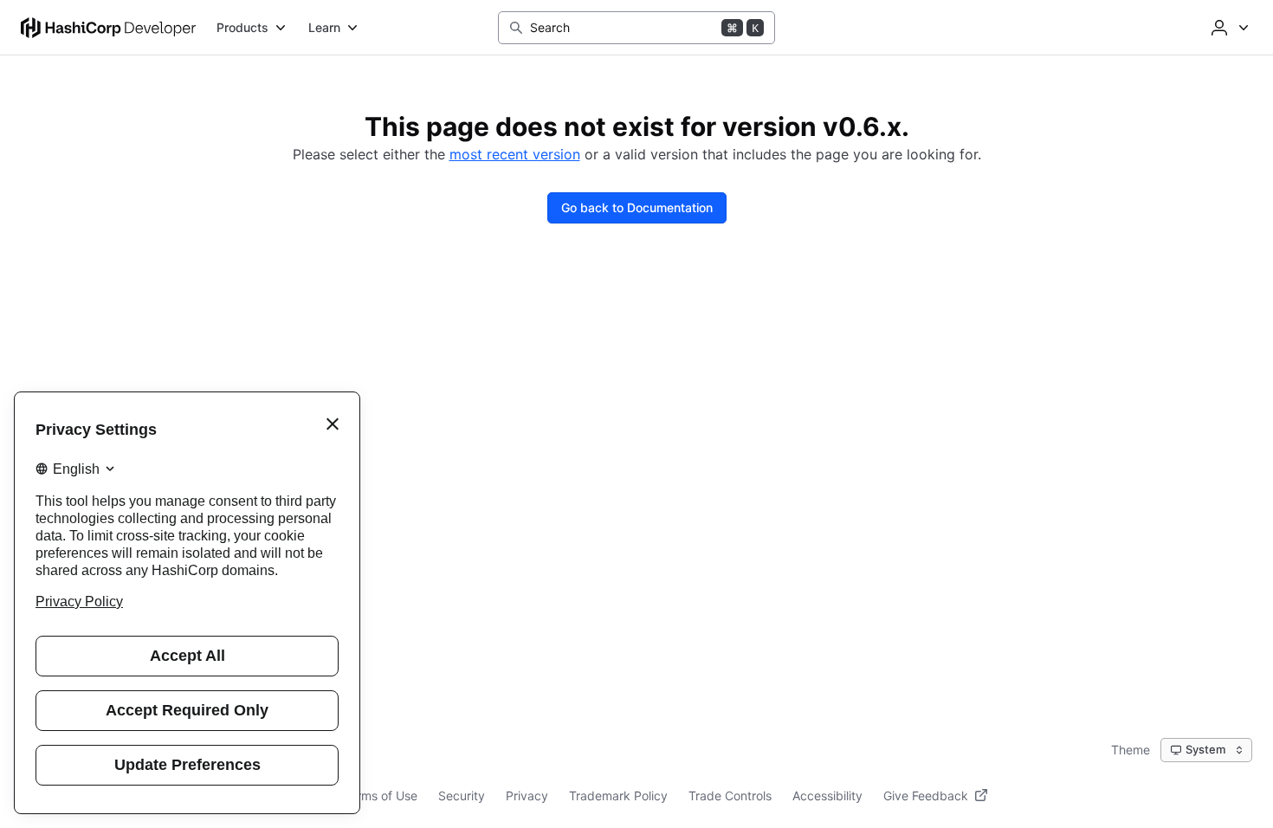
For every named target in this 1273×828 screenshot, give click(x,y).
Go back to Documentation (637, 207)
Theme (1130, 749)
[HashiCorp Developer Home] (108, 28)
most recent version (514, 154)
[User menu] (1228, 27)
